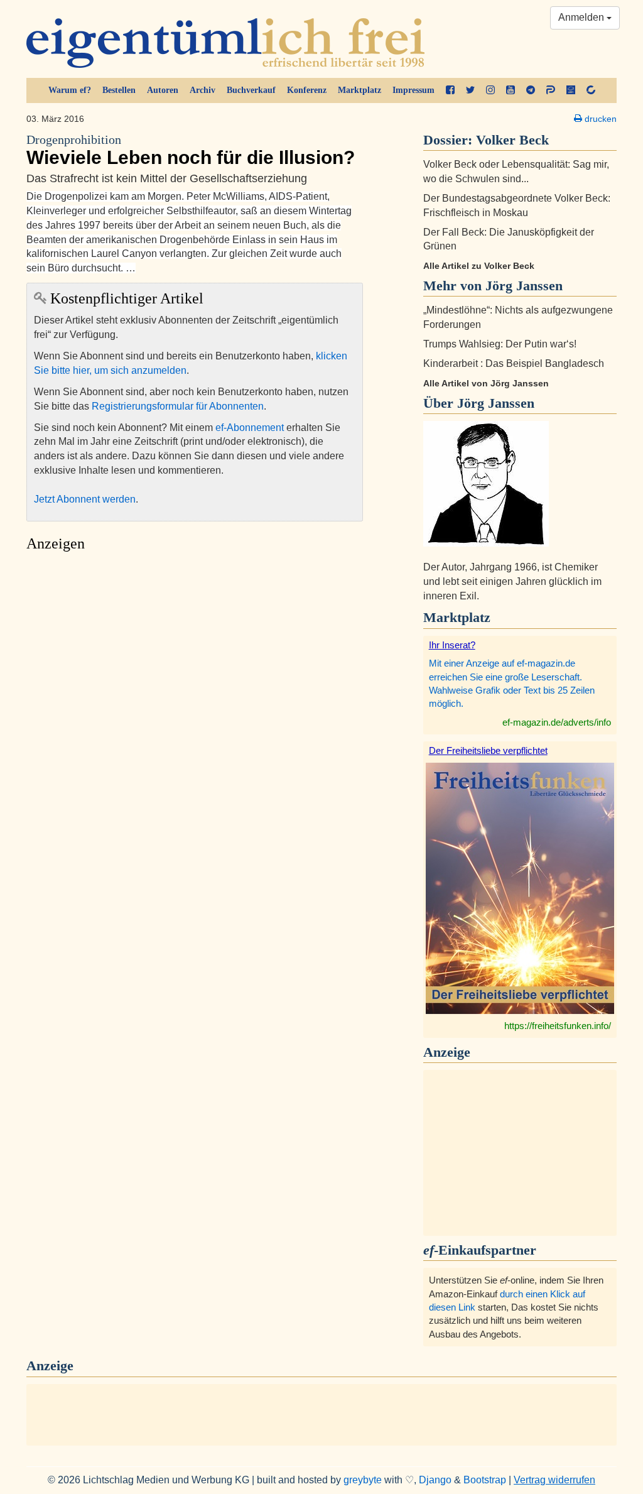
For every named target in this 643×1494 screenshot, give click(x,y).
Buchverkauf (251, 90)
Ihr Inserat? (452, 645)
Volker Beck (512, 140)
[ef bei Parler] (551, 90)
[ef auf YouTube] (510, 90)
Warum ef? (69, 90)
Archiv (202, 90)
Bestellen (119, 90)
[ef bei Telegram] (530, 90)
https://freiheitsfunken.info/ (557, 1025)
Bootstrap (484, 1480)
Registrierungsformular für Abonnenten (178, 406)
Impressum (413, 90)
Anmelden (582, 17)
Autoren (162, 90)
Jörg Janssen (495, 403)
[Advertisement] (194, 676)
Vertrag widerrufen (554, 1480)
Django (435, 1480)
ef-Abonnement (249, 427)
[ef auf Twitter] (470, 90)
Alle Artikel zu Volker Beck (478, 266)
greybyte (362, 1480)
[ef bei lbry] (571, 90)
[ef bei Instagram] (490, 90)
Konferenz (307, 90)
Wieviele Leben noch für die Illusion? (190, 150)
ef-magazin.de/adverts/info (556, 722)
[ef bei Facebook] (450, 90)
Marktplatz (359, 90)
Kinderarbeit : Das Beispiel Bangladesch (513, 363)
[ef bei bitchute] (591, 90)
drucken (599, 119)
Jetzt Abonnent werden (85, 499)
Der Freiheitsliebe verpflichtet (488, 750)
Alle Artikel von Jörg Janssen (486, 383)
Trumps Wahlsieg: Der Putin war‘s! (499, 344)
